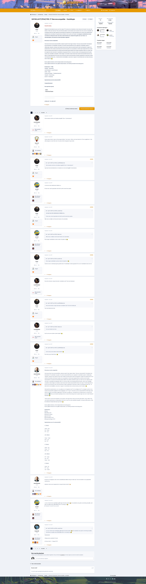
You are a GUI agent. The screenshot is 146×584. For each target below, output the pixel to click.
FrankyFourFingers (49, 91)
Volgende (43, 112)
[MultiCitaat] (45, 133)
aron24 (110, 35)
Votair (46, 89)
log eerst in (62, 554)
